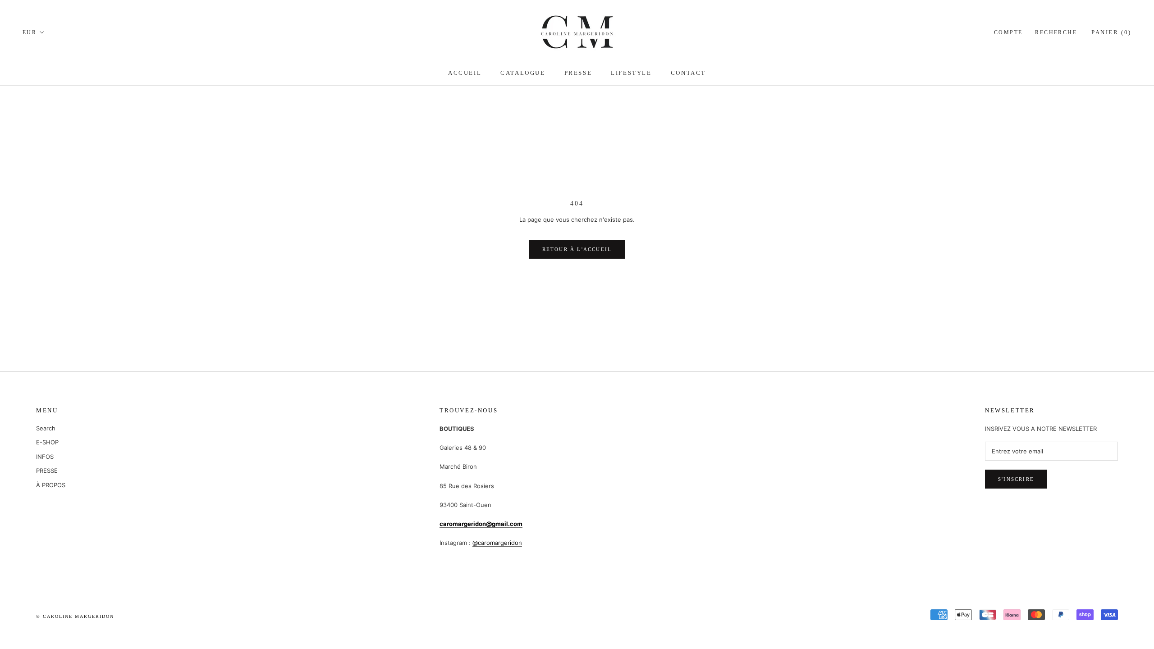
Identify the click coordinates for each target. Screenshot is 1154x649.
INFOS (45, 456)
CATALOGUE (522, 72)
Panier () (1111, 32)
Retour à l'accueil (577, 249)
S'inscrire (1016, 479)
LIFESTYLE (631, 72)
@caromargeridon (497, 542)
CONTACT (688, 72)
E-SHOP (47, 442)
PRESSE (578, 72)
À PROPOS (50, 485)
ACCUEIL (464, 72)
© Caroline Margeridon (75, 616)
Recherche (1056, 32)
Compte (1008, 32)
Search (45, 428)
